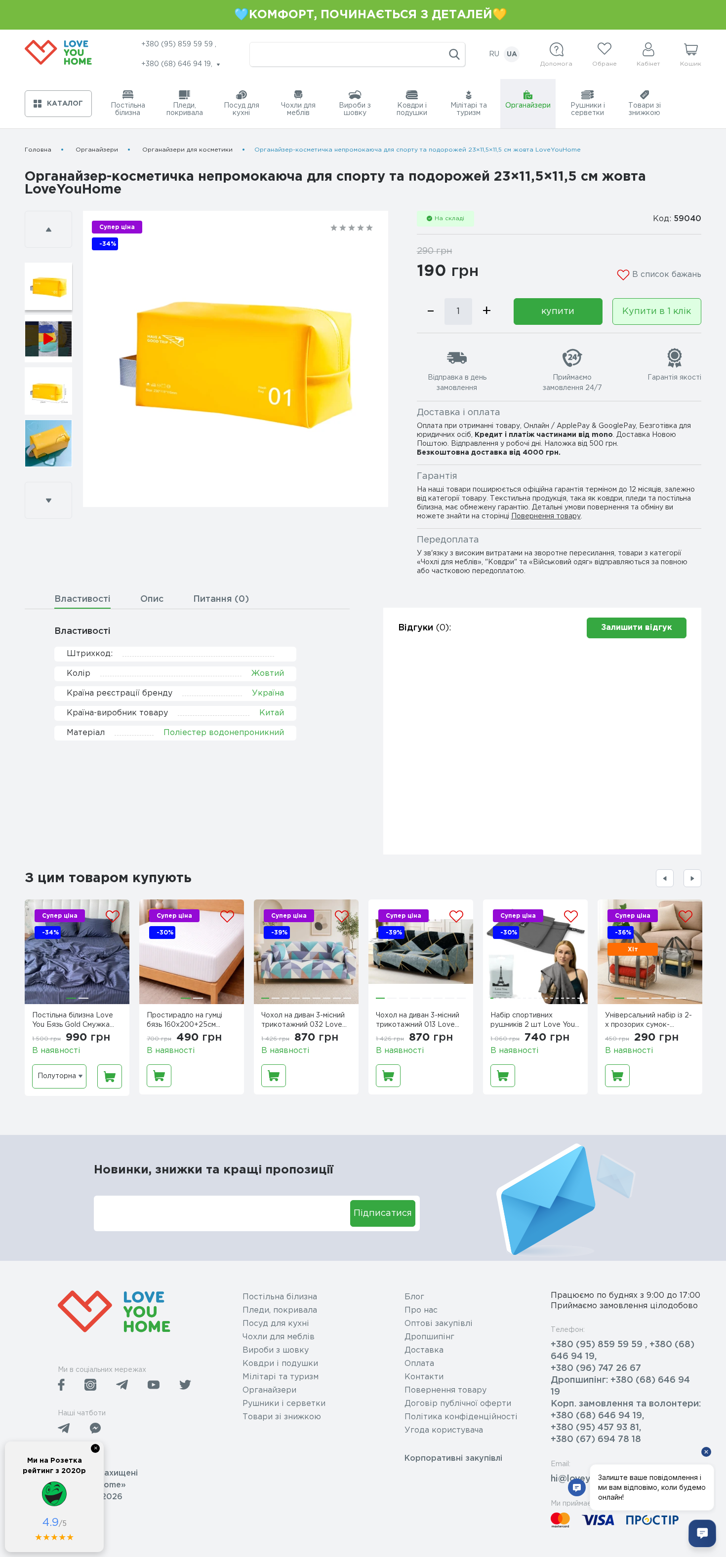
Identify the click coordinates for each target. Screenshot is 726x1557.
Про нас (421, 1310)
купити (557, 311)
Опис (151, 599)
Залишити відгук (636, 627)
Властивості (82, 599)
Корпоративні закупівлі (453, 1458)
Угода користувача (443, 1430)
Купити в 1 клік (656, 311)
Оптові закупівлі (438, 1323)
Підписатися (383, 1213)
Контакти (424, 1377)
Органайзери (97, 150)
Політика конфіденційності (461, 1417)
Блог (414, 1297)
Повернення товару (546, 516)
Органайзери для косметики (187, 150)
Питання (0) (221, 599)
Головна (38, 150)
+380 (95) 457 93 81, (596, 1428)
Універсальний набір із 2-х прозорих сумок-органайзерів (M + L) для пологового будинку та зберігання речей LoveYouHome (648, 1021)
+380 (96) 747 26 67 (596, 1368)
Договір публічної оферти (457, 1403)
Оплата (419, 1363)
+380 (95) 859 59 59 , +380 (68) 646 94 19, (622, 1351)
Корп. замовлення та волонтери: (626, 1404)
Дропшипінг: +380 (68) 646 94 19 (620, 1386)
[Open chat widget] (702, 1533)
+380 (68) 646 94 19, (597, 1416)
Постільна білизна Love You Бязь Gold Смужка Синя (72, 1021)
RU (494, 54)
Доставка (424, 1350)
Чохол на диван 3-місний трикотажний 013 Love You (417, 1021)
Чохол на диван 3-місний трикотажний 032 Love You (303, 1021)
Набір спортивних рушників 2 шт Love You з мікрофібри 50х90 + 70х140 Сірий (535, 1021)
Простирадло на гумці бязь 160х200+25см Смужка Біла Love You (185, 1021)
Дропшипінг (429, 1337)
